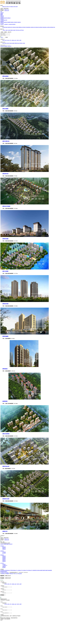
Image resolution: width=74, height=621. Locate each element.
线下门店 (16, 573)
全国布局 (10, 24)
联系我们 (14, 24)
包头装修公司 (24, 570)
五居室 (14, 30)
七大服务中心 (6, 24)
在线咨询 (3, 573)
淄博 (17, 6)
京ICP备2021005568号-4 (4, 572)
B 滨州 (5, 40)
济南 (7, 6)
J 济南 (8, 40)
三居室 (9, 30)
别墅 (21, 30)
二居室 (6, 30)
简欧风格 (9, 27)
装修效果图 (50, 570)
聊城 (11, 6)
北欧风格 (32, 27)
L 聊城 (12, 40)
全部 (3, 40)
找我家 (1, 13)
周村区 (16, 43)
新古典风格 (40, 27)
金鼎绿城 (2, 46)
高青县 (21, 43)
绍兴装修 (38, 570)
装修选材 (5, 22)
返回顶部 (20, 573)
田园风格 (20, 27)
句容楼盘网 (34, 570)
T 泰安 (17, 40)
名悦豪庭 (5, 46)
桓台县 (18, 43)
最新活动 (11, 573)
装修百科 (15, 22)
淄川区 (8, 43)
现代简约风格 (4, 27)
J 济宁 (10, 40)
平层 (16, 30)
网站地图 (2, 571)
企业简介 (2, 24)
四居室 (11, 30)
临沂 (13, 6)
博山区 (10, 43)
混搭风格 (51, 27)
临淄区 (13, 43)
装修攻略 (2, 21)
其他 (54, 27)
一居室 (3, 30)
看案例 (1, 14)
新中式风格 (13, 27)
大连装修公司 (19, 570)
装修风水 (12, 22)
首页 (1, 11)
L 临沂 (15, 40)
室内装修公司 (2, 570)
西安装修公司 (7, 570)
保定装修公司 (29, 570)
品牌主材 (4, 549)
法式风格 (48, 27)
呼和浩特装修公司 (13, 570)
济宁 (9, 6)
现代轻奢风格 (27, 27)
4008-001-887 (6, 10)
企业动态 (2, 12)
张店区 (5, 43)
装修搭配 (8, 22)
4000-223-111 (6, 9)
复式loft (18, 30)
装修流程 (2, 22)
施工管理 (5, 20)
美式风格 (23, 27)
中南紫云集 (9, 46)
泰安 (15, 6)
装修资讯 (19, 22)
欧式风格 (16, 27)
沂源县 (24, 43)
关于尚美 (2, 23)
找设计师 (2, 15)
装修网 (41, 570)
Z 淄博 (20, 40)
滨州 (6, 6)
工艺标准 (2, 20)
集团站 (3, 6)
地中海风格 (36, 27)
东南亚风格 (44, 27)
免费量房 (7, 573)
